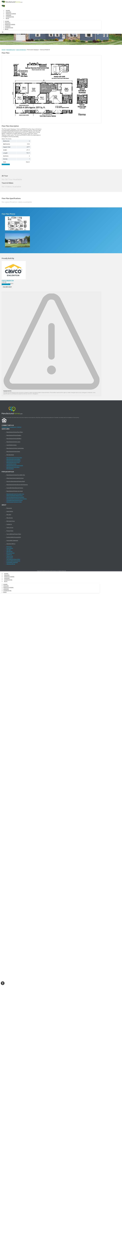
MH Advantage (10, 454)
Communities (10, 16)
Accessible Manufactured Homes (14, 488)
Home (3, 49)
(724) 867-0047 (7, 287)
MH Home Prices (10, 521)
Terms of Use (9, 527)
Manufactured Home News (13, 451)
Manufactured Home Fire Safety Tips (15, 475)
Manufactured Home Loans (13, 441)
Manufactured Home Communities (15, 448)
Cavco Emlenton (21, 49)
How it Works (9, 511)
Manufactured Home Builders (13, 438)
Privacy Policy (9, 530)
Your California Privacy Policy (13, 534)
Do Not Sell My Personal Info (13, 537)
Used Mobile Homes (11, 445)
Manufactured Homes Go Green (14, 491)
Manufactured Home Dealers (13, 435)
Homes (8, 10)
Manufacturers (11, 13)
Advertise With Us (10, 543)
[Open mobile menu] (3, 32)
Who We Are (9, 518)
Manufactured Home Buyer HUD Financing (17, 484)
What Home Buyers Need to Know (14, 478)
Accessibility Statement (12, 540)
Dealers (8, 12)
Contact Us (9, 524)
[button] (21, 138)
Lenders (8, 15)
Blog (7, 18)
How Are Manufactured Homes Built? (15, 481)
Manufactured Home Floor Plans (14, 432)
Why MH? (8, 514)
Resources (9, 508)
